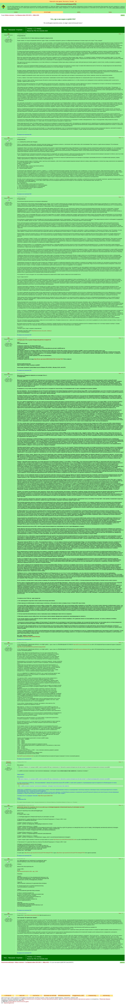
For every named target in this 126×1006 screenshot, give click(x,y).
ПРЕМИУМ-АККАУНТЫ (64, 995)
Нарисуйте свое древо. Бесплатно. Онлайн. (62, 1)
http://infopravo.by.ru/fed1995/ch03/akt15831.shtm (64, 839)
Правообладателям (9, 1003)
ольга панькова (40, 30)
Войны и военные (9, 15)
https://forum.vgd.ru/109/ (22, 784)
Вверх (120, 33)
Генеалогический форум (7, 962)
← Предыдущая (11, 29)
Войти (78, 12)
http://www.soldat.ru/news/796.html (31, 636)
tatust (46, 30)
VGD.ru (15, 12)
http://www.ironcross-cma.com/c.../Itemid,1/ (42, 330)
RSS (23, 1000)
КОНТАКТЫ (36, 995)
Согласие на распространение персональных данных (76, 999)
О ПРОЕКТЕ (8, 995)
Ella (35, 30)
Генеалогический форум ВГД (66, 4)
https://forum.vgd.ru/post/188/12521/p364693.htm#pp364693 (31, 647)
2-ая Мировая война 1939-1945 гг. (23, 15)
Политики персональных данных (49, 999)
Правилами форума (105, 999)
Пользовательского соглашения (32, 999)
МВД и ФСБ (36, 15)
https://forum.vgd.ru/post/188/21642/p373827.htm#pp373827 (48, 359)
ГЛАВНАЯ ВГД (92, 995)
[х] (76, 1)
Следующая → (20, 29)
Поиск (110, 12)
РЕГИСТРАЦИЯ (47, 12)
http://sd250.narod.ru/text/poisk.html (81, 644)
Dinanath (8, 762)
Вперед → (39, 28)
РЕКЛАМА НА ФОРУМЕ (50, 995)
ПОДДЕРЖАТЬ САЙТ (78, 995)
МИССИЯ (22, 995)
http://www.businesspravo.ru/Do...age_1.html (27, 871)
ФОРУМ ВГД (106, 995)
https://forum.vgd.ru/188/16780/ (45, 795)
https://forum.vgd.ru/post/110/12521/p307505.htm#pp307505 (71, 852)
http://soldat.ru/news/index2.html (31, 915)
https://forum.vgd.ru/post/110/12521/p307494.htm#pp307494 (39, 852)
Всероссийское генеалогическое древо (18, 1001)
